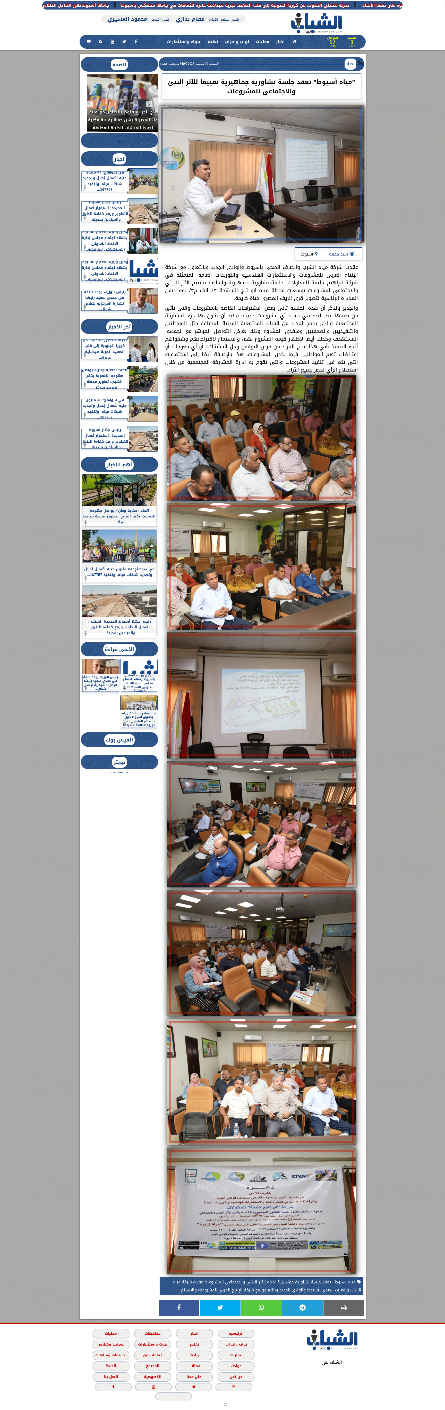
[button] (149, 104)
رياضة (194, 1354)
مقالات (194, 1365)
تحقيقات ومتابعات (110, 1354)
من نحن (236, 1376)
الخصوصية (152, 1376)
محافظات (152, 1333)
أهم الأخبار (119, 464)
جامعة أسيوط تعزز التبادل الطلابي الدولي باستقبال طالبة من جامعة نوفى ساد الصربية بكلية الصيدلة (156, 5)
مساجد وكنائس (110, 1344)
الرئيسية (236, 1333)
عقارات (236, 1354)
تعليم (213, 42)
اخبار (280, 42)
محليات (262, 42)
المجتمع (152, 1365)
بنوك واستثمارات (183, 42)
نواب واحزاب (237, 42)
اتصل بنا (111, 1376)
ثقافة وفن (152, 1354)
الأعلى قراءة (119, 649)
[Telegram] (302, 1308)
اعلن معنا (194, 1376)
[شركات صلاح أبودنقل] (174, 12)
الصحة (119, 64)
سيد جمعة (338, 254)
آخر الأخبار (119, 327)
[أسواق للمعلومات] (387, 71)
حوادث (236, 1365)
